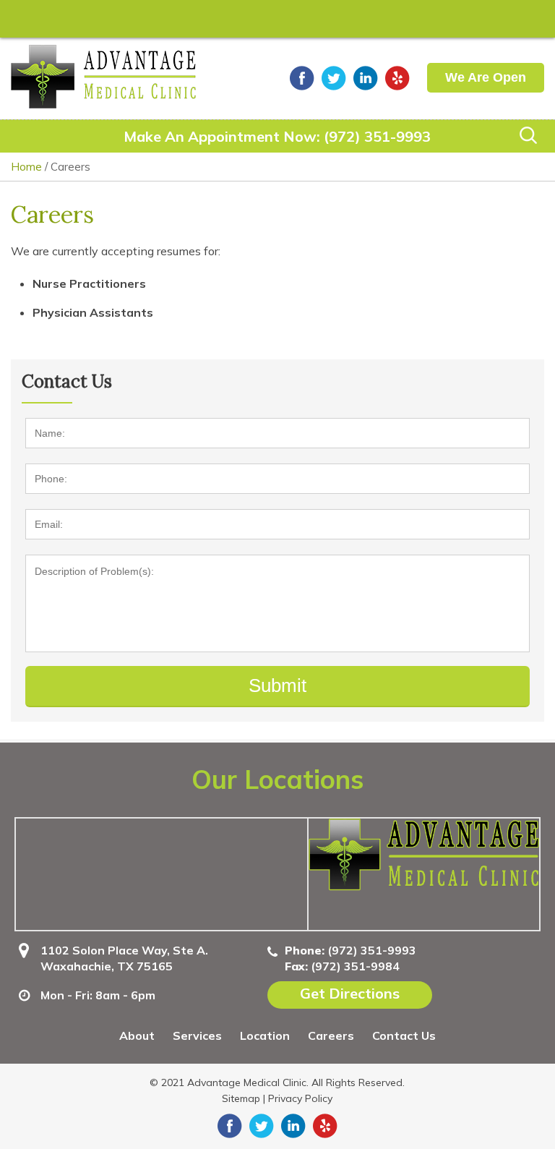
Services (197, 1035)
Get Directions (350, 993)
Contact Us (404, 1035)
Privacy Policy (300, 1098)
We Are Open (485, 77)
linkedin (365, 78)
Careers (331, 1035)
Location (265, 1035)
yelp (397, 78)
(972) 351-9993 (377, 136)
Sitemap (241, 1098)
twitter (334, 78)
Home (26, 167)
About (137, 1035)
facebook (302, 78)
